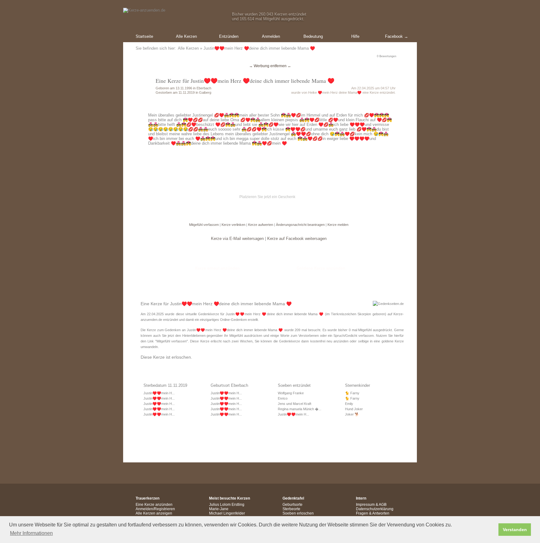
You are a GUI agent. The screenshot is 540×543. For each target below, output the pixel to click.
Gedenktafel (293, 498)
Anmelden (271, 36)
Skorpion (364, 314)
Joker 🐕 (352, 414)
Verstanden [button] (515, 529)
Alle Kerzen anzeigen (154, 513)
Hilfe (355, 36)
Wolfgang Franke (291, 393)
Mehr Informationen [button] (31, 533)
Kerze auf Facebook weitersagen (297, 238)
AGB (383, 504)
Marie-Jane (218, 509)
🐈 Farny (352, 393)
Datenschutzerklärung (374, 509)
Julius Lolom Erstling (226, 504)
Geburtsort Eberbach (229, 385)
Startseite (144, 36)
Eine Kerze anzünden (154, 504)
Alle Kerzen (186, 36)
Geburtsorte (292, 504)
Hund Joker (354, 409)
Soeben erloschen (298, 513)
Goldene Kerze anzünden (321, 268)
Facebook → (396, 36)
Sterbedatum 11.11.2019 (165, 385)
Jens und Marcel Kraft (294, 404)
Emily (349, 404)
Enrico (283, 398)
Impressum (365, 504)
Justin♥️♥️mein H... (159, 393)
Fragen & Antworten (372, 513)
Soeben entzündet (294, 385)
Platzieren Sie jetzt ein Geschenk (267, 197)
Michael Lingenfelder (227, 513)
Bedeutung (313, 36)
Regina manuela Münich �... (299, 409)
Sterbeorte (291, 509)
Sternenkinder (357, 385)
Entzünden (228, 36)
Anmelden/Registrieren (155, 509)
